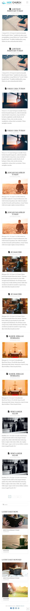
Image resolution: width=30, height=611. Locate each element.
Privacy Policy (20, 605)
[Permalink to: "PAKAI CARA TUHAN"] (15, 100)
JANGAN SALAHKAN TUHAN (16, 174)
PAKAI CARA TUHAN (16, 89)
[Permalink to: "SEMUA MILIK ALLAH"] (15, 425)
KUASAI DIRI (16, 252)
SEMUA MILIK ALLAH (16, 413)
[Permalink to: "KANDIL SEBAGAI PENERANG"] (15, 350)
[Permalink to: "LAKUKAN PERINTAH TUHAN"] (15, 23)
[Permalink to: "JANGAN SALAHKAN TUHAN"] (15, 186)
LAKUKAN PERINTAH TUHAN (15, 10)
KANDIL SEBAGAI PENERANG (16, 337)
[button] (27, 2)
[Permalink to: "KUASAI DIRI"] (15, 264)
